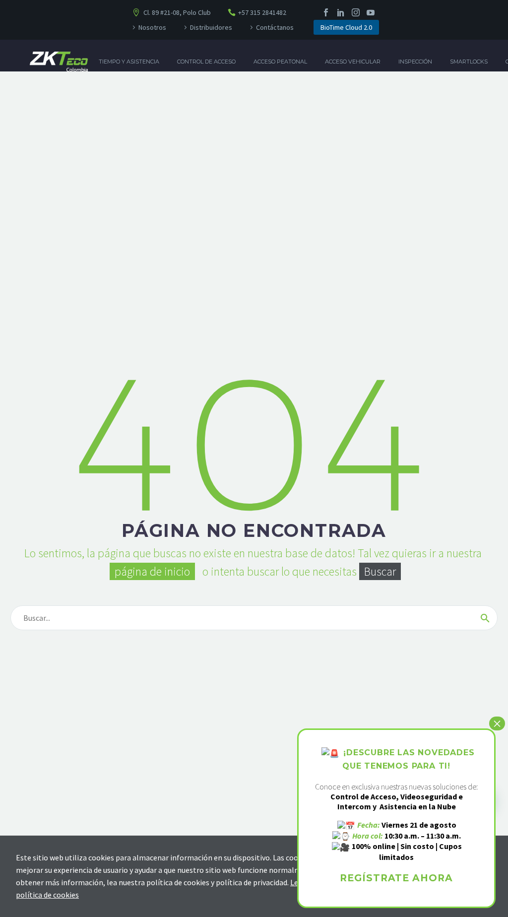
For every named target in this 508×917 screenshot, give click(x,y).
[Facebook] (325, 12)
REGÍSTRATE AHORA (396, 878)
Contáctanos (275, 27)
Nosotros (152, 27)
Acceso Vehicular (353, 61)
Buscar (380, 571)
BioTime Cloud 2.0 (346, 27)
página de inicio (152, 571)
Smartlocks (469, 61)
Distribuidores (211, 27)
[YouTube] (370, 12)
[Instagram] (355, 12)
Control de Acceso (206, 61)
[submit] (485, 617)
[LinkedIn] (340, 12)
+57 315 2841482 (262, 12)
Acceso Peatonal (280, 61)
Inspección (415, 61)
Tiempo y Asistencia (129, 61)
